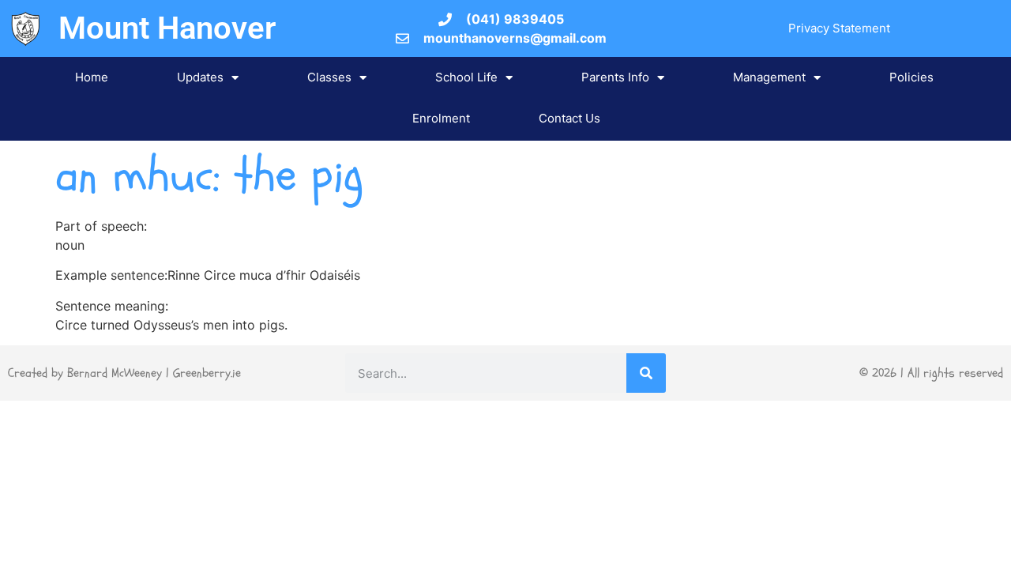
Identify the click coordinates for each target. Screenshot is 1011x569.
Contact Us (569, 118)
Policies (911, 77)
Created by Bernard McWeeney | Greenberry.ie (124, 373)
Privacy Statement (839, 28)
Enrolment (441, 118)
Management (769, 77)
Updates (200, 77)
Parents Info (615, 77)
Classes (329, 77)
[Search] (646, 373)
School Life (466, 77)
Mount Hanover (167, 28)
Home (91, 77)
